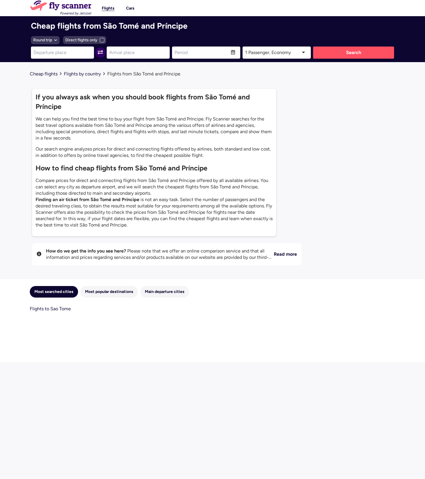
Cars (130, 8)
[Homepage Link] (60, 6)
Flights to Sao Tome (50, 308)
